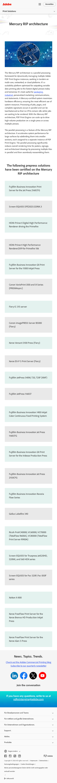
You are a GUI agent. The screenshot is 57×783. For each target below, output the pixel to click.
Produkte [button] (8, 742)
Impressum (34, 761)
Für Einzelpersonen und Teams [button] (16, 713)
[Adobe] (7, 4)
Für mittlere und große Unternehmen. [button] (19, 719)
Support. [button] (7, 730)
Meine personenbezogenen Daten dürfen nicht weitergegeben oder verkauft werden (26, 769)
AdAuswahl (10, 778)
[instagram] (10, 756)
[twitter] (15, 756)
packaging (38, 92)
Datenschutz (43, 761)
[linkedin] (19, 756)
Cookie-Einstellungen (27, 764)
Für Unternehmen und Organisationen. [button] (19, 725)
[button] (40, 4)
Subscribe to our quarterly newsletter (28, 665)
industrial (9, 95)
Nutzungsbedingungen (11, 764)
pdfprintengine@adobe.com (28, 699)
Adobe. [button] (7, 736)
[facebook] (5, 756)
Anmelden (49, 4)
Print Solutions (9, 11)
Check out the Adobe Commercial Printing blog (28, 662)
